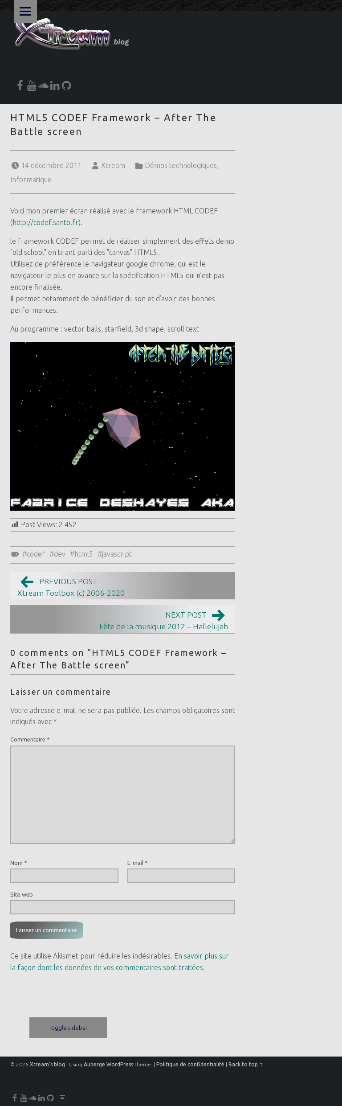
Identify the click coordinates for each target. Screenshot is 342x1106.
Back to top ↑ (245, 1064)
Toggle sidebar (68, 1027)
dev (59, 554)
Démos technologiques (181, 165)
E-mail (137, 863)
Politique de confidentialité (190, 1064)
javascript (117, 554)
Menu (25, 11)
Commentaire (30, 739)
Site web (21, 894)
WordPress (119, 1064)
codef (36, 554)
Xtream (113, 165)
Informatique (31, 180)
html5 (83, 554)
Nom (18, 863)
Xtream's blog (47, 1064)
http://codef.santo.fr (45, 222)
